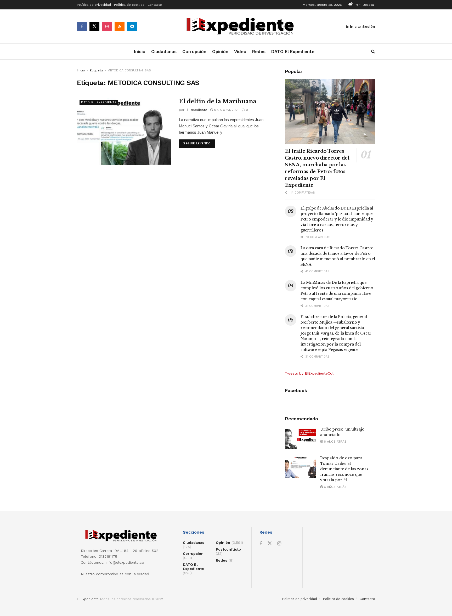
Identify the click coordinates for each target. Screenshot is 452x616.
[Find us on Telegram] (132, 26)
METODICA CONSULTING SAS (129, 70)
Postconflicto (228, 549)
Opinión (220, 51)
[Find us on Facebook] (82, 26)
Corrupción (194, 51)
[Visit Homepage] (241, 27)
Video (240, 51)
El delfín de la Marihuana (217, 101)
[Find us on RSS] (120, 26)
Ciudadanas (164, 51)
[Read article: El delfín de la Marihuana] (124, 131)
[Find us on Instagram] (107, 26)
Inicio (139, 51)
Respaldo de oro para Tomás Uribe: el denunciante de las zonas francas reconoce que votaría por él (344, 469)
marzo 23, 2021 (226, 110)
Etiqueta (96, 70)
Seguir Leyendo (199, 143)
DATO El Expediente (292, 51)
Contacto (155, 5)
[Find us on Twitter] (94, 26)
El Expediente (196, 110)
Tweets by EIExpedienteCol (309, 373)
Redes (258, 51)
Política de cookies (129, 5)
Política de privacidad (94, 5)
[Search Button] (373, 51)
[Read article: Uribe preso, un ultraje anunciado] (300, 438)
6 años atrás (335, 441)
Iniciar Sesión (362, 26)
